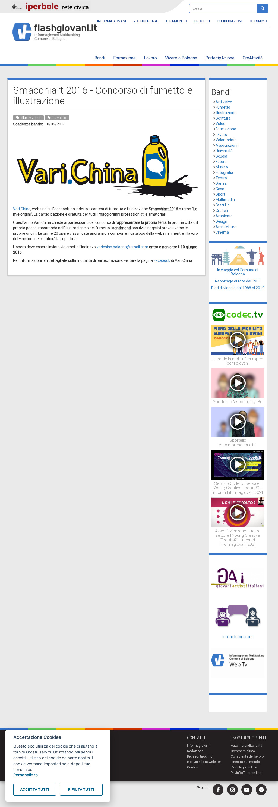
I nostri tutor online (238, 637)
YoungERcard (146, 21)
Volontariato (226, 140)
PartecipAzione (220, 58)
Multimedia (225, 199)
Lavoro (150, 58)
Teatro (221, 178)
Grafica (222, 210)
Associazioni (226, 145)
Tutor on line (252, 773)
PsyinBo (237, 773)
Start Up (223, 205)
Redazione (195, 751)
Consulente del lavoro (247, 756)
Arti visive (224, 102)
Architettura (226, 227)
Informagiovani (111, 21)
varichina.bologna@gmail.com (122, 247)
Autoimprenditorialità (246, 746)
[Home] (56, 32)
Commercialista (243, 751)
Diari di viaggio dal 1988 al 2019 (237, 288)
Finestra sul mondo (245, 762)
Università (224, 151)
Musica (222, 167)
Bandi (99, 58)
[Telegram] (261, 789)
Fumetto (223, 107)
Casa (220, 189)
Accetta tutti (34, 789)
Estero (221, 161)
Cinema (222, 232)
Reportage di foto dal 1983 (238, 281)
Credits (192, 767)
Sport (220, 194)
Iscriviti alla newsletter (204, 762)
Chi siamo (258, 21)
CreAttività (253, 58)
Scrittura (223, 118)
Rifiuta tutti (81, 789)
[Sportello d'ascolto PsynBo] (238, 383)
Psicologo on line (244, 767)
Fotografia (224, 172)
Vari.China (21, 209)
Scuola (221, 156)
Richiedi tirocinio (199, 756)
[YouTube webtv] (246, 789)
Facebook (162, 260)
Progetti (202, 21)
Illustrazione (226, 113)
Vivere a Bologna (181, 58)
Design (221, 221)
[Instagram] (232, 789)
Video (220, 123)
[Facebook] (218, 789)
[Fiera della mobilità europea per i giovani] (238, 340)
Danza (221, 183)
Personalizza (25, 775)
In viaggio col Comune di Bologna (237, 272)
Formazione (124, 58)
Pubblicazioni (229, 21)
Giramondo (176, 21)
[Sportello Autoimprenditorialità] (238, 421)
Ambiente (224, 216)
